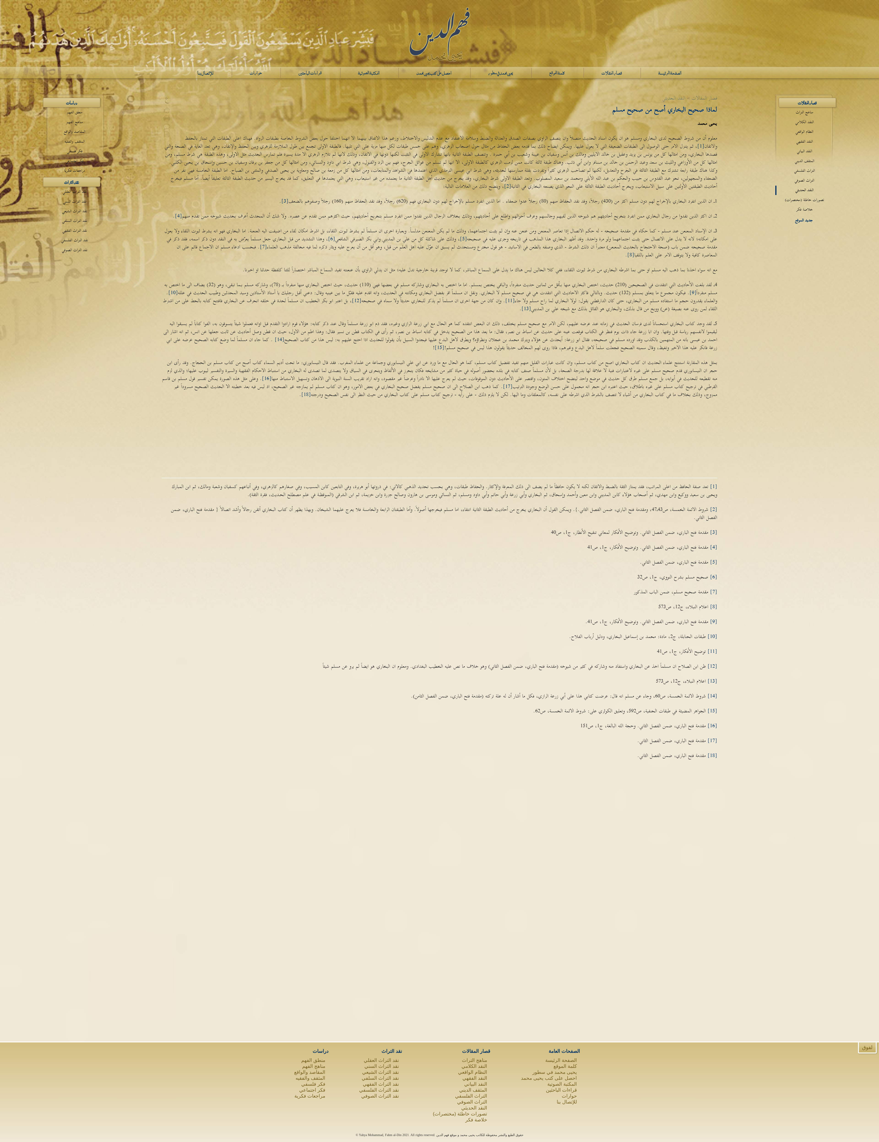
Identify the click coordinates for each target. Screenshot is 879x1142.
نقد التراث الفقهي (74, 230)
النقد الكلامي (804, 122)
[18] (306, 394)
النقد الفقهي (804, 141)
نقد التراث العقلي (74, 191)
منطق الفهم (74, 112)
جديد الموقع (804, 220)
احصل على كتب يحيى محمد (549, 1078)
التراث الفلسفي (804, 170)
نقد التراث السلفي (74, 221)
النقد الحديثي (804, 190)
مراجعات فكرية (74, 170)
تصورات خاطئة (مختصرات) (804, 200)
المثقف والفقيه (75, 141)
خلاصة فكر (804, 209)
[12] (356, 300)
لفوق (867, 1047)
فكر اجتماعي (74, 161)
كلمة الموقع (565, 1066)
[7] (263, 247)
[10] (173, 292)
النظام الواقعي (804, 132)
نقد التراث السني (74, 201)
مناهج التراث (804, 112)
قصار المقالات (807, 102)
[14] (279, 339)
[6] (331, 239)
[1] (700, 146)
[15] (439, 347)
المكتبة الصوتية (562, 1084)
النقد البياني (804, 151)
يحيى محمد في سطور (554, 1072)
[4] (178, 216)
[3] (284, 201)
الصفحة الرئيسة (561, 1060)
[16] (266, 378)
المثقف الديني (804, 161)
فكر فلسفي (74, 151)
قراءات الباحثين (561, 1090)
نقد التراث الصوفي (74, 250)
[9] (693, 292)
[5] (463, 239)
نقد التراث (71, 182)
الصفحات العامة (564, 1051)
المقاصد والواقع (74, 132)
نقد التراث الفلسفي (74, 240)
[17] (508, 386)
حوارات (569, 1096)
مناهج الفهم (74, 122)
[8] (630, 255)
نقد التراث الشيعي (74, 211)
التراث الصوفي (804, 180)
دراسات (71, 102)
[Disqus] (439, 832)
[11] (510, 300)
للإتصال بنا (567, 1101)
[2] (507, 186)
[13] (526, 308)
